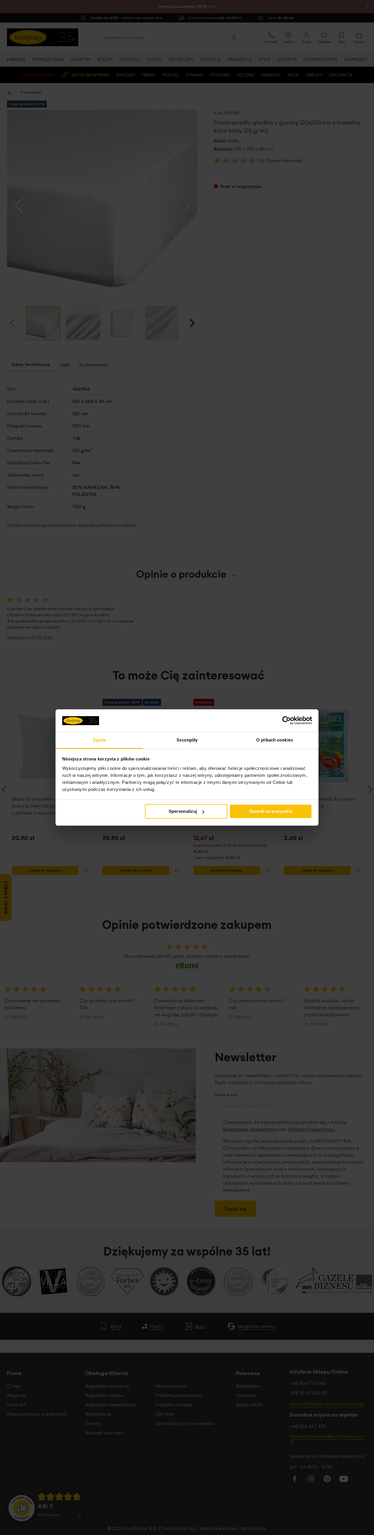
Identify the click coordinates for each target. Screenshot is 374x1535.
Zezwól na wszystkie (270, 811)
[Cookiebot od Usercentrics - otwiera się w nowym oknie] (286, 720)
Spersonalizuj (183, 811)
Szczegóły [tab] (187, 739)
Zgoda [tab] (99, 739)
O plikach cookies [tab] (274, 739)
